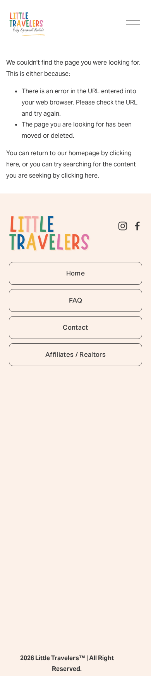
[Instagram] (122, 226)
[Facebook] (137, 226)
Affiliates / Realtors (75, 354)
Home (75, 273)
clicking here (79, 175)
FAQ (75, 300)
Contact (75, 327)
